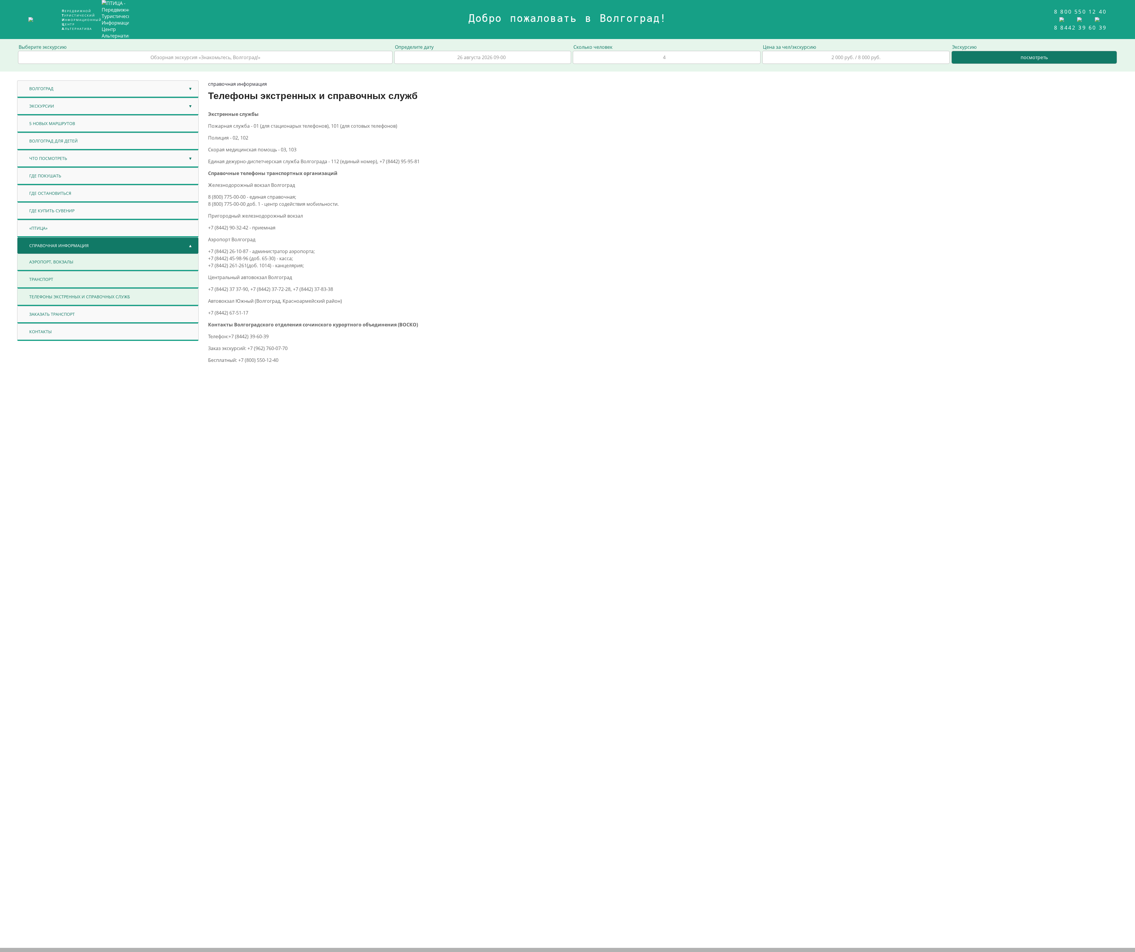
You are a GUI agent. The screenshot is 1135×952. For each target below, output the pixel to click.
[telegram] (1081, 18)
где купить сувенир (51, 210)
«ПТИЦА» (38, 228)
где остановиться (50, 193)
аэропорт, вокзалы (51, 262)
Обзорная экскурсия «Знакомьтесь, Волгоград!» (205, 57)
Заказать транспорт (52, 314)
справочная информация (59, 245)
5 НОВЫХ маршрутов (52, 123)
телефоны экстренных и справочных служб (79, 296)
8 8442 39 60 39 (1080, 27)
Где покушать (45, 176)
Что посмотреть (48, 158)
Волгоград (41, 88)
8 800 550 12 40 (1080, 11)
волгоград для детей (53, 141)
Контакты (40, 331)
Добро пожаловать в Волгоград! (567, 18)
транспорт (41, 279)
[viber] (1098, 18)
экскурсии (41, 106)
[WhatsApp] (1064, 18)
